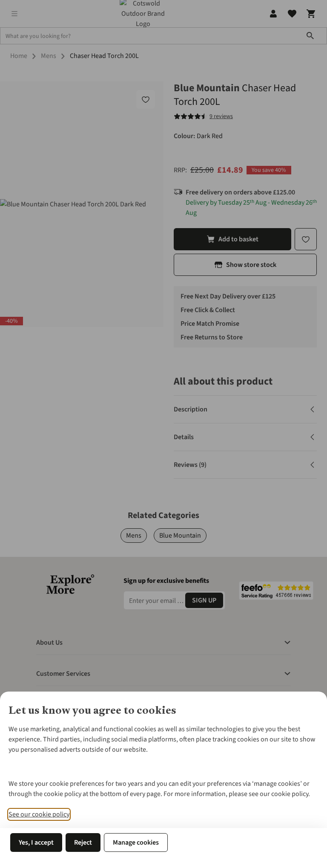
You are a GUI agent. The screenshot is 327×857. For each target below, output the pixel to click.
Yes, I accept (36, 842)
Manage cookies (136, 842)
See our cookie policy (39, 814)
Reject (83, 842)
